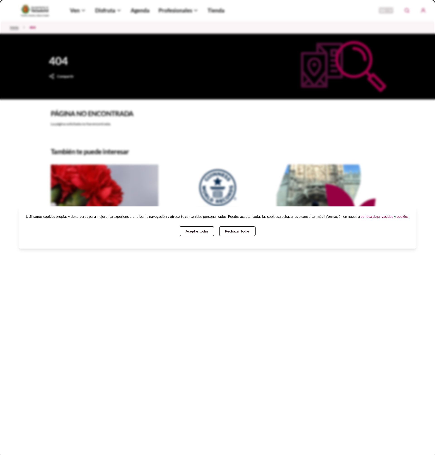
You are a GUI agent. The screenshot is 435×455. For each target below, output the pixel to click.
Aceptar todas (197, 231)
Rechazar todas (237, 231)
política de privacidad (377, 216)
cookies (402, 216)
